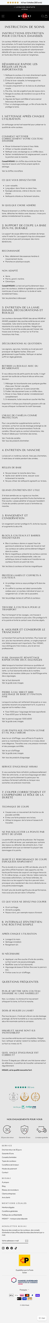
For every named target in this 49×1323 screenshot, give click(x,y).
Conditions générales (10, 1211)
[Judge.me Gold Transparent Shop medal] (24, 1096)
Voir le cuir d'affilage (11, 750)
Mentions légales (14, 1203)
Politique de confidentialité (12, 1215)
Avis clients (6, 1197)
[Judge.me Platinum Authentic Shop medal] (13, 1096)
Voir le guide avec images (12, 683)
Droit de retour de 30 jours (12, 1150)
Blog (3, 1186)
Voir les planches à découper (14, 298)
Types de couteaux (9, 1161)
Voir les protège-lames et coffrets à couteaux (21, 598)
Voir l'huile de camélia (11, 438)
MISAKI (6, 1178)
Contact (5, 1172)
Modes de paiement (9, 1169)
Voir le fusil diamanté (11, 680)
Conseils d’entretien (9, 1157)
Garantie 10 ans (8, 1153)
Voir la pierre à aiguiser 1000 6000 (17, 718)
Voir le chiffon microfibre (12, 171)
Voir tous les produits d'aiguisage (16, 757)
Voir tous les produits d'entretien (15, 440)
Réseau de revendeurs (10, 1190)
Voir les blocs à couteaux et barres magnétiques (22, 566)
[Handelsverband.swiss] (24, 1281)
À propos (5, 1182)
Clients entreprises (8, 1194)
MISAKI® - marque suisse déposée (14, 1219)
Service (7, 1146)
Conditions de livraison (10, 1165)
